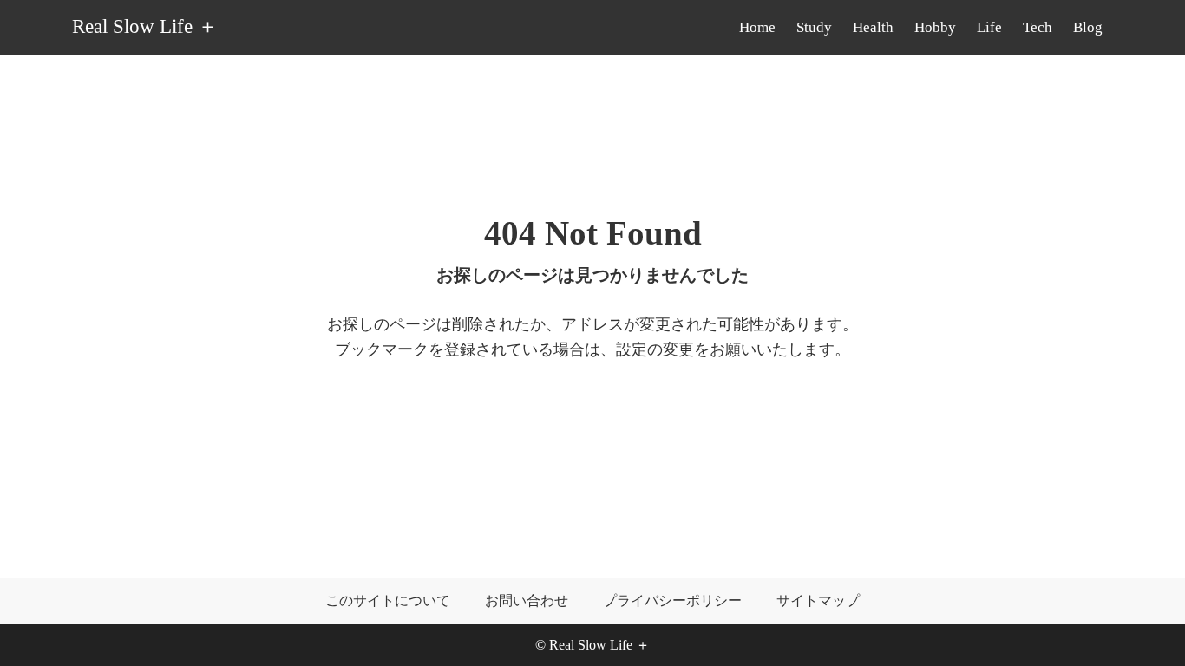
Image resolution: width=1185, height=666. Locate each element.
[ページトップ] (1146, 627)
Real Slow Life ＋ (145, 27)
